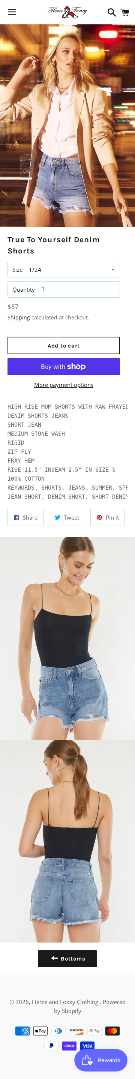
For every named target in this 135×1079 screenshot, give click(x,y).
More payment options (63, 384)
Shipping (19, 317)
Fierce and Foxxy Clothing (66, 1002)
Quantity (23, 289)
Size (17, 269)
